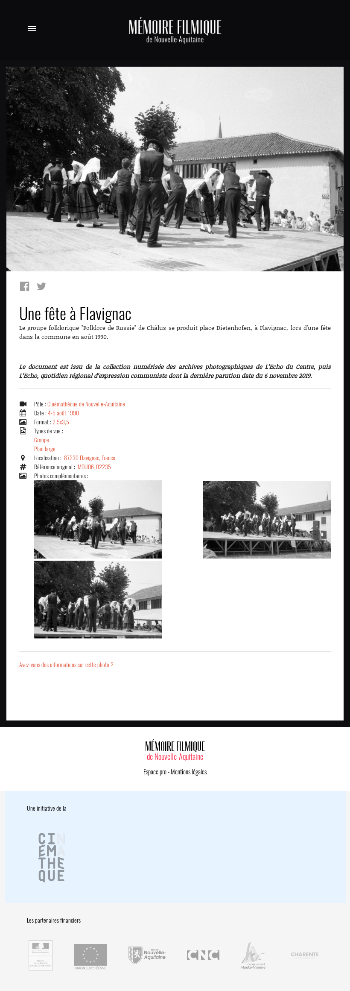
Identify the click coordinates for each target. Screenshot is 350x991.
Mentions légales (189, 772)
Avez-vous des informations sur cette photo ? (66, 665)
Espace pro (154, 772)
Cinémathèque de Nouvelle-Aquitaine (86, 404)
